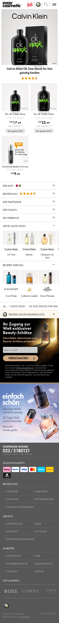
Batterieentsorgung (20, 539)
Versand (12, 491)
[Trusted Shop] (38, 4)
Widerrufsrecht (17, 563)
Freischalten (18, 358)
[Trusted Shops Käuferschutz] (6, 606)
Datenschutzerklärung (25, 368)
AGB (37, 556)
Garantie (41, 491)
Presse (39, 571)
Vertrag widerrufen (20, 507)
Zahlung (13, 499)
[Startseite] (4, 306)
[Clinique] (30, 591)
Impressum (14, 556)
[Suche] (46, 4)
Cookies (12, 571)
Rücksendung (44, 499)
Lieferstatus (15, 523)
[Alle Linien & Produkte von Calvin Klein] (30, 15)
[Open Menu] (12, 4)
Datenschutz (43, 563)
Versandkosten (23, 616)
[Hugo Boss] (11, 591)
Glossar (41, 531)
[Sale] (29, 4)
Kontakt (12, 531)
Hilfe (38, 523)
